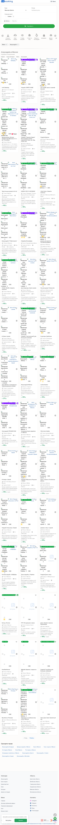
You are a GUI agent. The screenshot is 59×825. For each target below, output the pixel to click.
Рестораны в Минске (30, 750)
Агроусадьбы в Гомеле (42, 753)
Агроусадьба (4, 779)
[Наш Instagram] (55, 822)
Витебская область (35, 781)
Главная (3, 56)
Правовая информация (7, 806)
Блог (2, 808)
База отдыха (4, 781)
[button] (2, 36)
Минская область (34, 789)
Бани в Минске (37, 747)
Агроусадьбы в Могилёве (23, 756)
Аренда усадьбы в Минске (23, 747)
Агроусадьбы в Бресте (28, 753)
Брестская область (35, 779)
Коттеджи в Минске (7, 750)
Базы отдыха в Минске (49, 747)
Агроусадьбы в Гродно (8, 756)
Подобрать (30, 26)
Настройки (8, 820)
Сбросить (14, 21)
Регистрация (35, 810)
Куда (6, 8)
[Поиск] (55, 814)
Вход (33, 808)
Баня (2, 787)
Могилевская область (35, 792)
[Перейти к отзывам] (3, 83)
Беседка (3, 789)
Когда (33, 8)
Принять (20, 820)
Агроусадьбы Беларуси (8, 747)
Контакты (33, 797)
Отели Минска (18, 750)
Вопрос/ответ (4, 811)
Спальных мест (9, 14)
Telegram (34, 803)
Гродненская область (35, 787)
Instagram (34, 800)
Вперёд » (32, 738)
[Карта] (55, 818)
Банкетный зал (4, 784)
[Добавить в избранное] (16, 60)
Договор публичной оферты (8, 803)
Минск (17, 56)
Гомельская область (35, 784)
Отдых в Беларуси (10, 56)
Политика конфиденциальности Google (33, 823)
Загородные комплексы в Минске (10, 753)
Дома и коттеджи (5, 792)
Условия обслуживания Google (48, 823)
